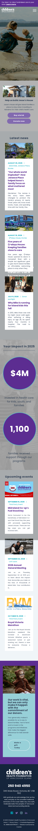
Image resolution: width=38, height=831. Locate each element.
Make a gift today (17, 745)
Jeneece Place (24, 166)
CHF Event (13, 561)
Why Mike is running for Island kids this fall (19, 305)
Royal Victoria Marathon (15, 624)
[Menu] (33, 10)
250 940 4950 (19, 786)
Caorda (19, 827)
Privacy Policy (14, 822)
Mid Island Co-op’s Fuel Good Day (18, 509)
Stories (10, 168)
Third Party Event (16, 504)
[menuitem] (33, 10)
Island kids (13, 166)
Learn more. (11, 4)
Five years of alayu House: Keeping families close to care (17, 246)
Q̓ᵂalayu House (15, 238)
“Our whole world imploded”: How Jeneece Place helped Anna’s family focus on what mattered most (17, 180)
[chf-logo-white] (8, 10)
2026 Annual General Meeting (17, 566)
